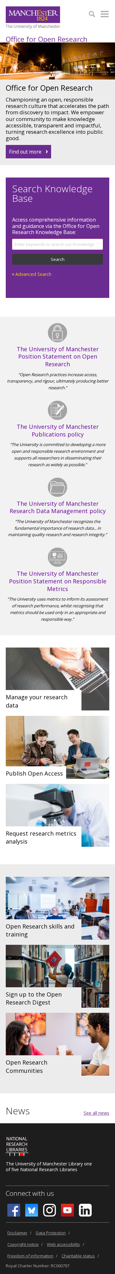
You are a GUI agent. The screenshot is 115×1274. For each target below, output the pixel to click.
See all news (96, 1113)
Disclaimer (17, 1233)
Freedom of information (30, 1256)
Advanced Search (33, 274)
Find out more (25, 151)
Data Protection (51, 1233)
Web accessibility (63, 1244)
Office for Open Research (47, 39)
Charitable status (78, 1256)
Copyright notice (23, 1244)
